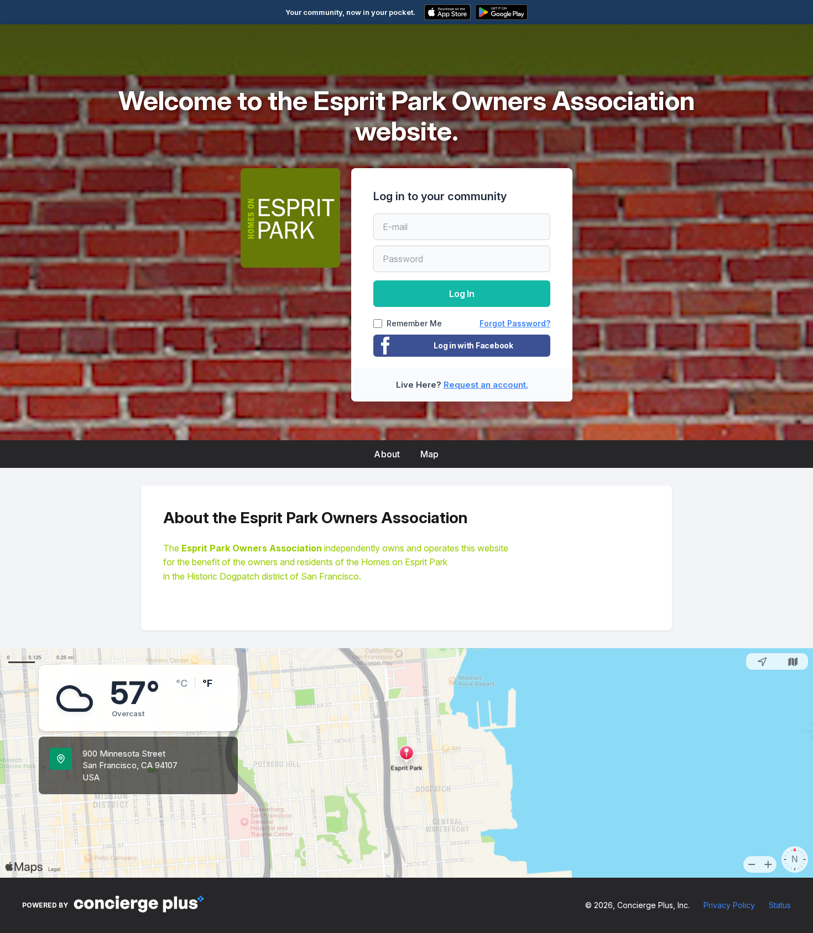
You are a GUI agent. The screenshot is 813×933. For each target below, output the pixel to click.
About (387, 454)
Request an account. (486, 384)
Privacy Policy (729, 905)
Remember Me (414, 323)
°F (207, 683)
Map (429, 454)
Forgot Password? (515, 323)
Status (780, 905)
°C (181, 683)
